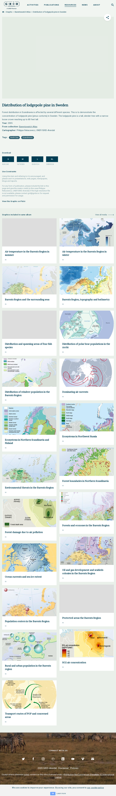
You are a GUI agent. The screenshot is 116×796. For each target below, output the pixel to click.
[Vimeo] (83, 762)
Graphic (9, 12)
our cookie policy (95, 788)
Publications (51, 5)
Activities (32, 5)
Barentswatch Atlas (23, 12)
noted (26, 774)
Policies (74, 768)
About (96, 5)
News (85, 5)
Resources (70, 5)
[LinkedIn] (63, 762)
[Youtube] (73, 762)
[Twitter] (23, 762)
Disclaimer (63, 768)
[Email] (93, 762)
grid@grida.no (33, 193)
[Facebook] (33, 762)
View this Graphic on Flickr (13, 201)
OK (53, 793)
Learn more (61, 793)
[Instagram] (43, 762)
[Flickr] (53, 762)
